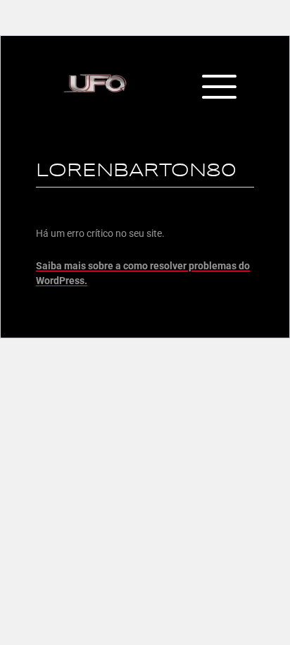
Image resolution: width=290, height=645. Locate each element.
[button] (218, 88)
